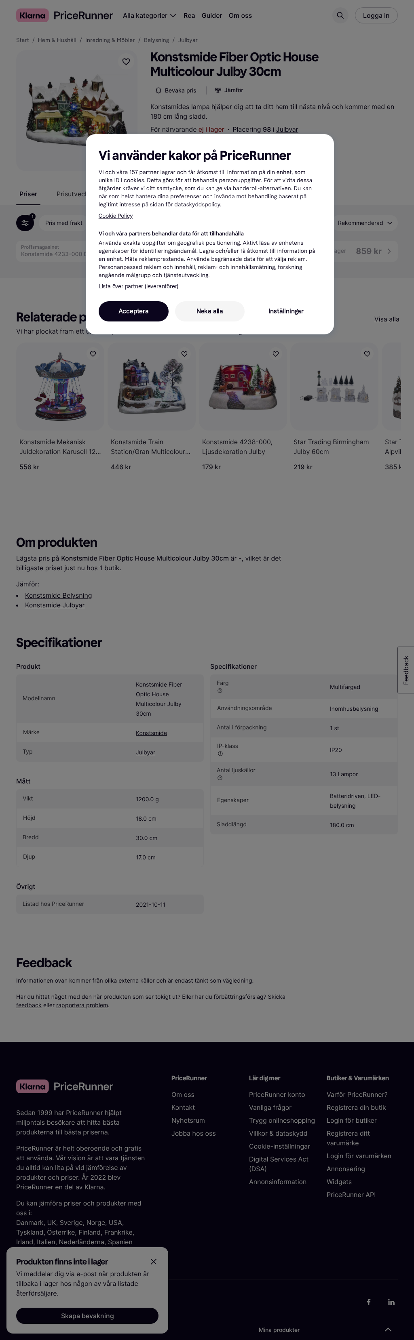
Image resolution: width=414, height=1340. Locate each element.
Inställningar (286, 311)
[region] (210, 234)
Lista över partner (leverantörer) (138, 286)
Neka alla (209, 311)
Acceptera (133, 311)
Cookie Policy (116, 215)
